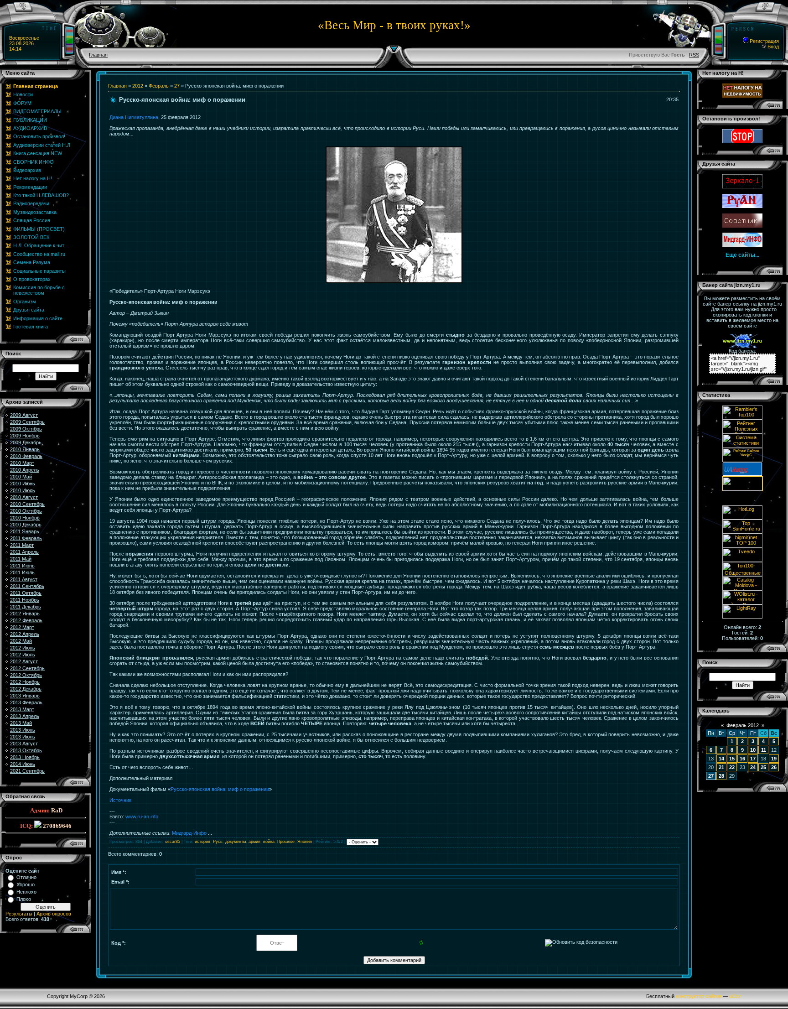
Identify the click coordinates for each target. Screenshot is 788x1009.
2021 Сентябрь (27, 771)
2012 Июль (22, 654)
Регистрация (763, 41)
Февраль (159, 85)
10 (753, 750)
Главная (98, 54)
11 (763, 750)
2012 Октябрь (26, 675)
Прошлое (286, 841)
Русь (218, 841)
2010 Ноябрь (25, 517)
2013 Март (22, 709)
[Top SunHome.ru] (742, 532)
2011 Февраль (26, 538)
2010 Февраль (26, 456)
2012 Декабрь (25, 689)
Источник (120, 800)
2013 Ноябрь (25, 757)
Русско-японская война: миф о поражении (220, 789)
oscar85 (172, 841)
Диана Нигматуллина (133, 117)
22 (732, 767)
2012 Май (21, 641)
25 (763, 767)
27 (177, 85)
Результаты (18, 913)
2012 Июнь (22, 647)
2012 (137, 85)
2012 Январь (25, 613)
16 (742, 758)
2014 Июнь (22, 764)
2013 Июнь (22, 730)
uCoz (735, 996)
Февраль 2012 (742, 725)
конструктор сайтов (698, 996)
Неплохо (26, 892)
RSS (694, 54)
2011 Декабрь (25, 606)
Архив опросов (53, 913)
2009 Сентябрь (27, 422)
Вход (772, 46)
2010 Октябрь (26, 511)
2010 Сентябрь (27, 504)
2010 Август (24, 497)
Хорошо (25, 884)
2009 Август (24, 415)
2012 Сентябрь (27, 668)
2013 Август (24, 743)
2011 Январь (24, 531)
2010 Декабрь (25, 524)
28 (721, 776)
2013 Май (21, 723)
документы (235, 841)
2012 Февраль (26, 620)
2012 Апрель (24, 634)
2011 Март (22, 545)
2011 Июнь (22, 565)
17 (753, 758)
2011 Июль (22, 572)
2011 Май (20, 559)
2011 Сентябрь (27, 586)
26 (774, 767)
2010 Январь (25, 449)
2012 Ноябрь (25, 682)
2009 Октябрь (26, 429)
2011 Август (23, 579)
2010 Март (22, 463)
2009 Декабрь (25, 442)
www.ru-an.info (141, 816)
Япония (304, 841)
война (269, 841)
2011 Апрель (24, 552)
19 (774, 758)
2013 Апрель (24, 716)
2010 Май (21, 476)
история (202, 841)
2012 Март (22, 627)
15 (732, 758)
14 (721, 758)
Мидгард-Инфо (189, 833)
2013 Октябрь (26, 750)
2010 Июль (22, 490)
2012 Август (24, 661)
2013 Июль (22, 736)
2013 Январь (25, 695)
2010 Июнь (22, 483)
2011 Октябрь (25, 593)
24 (753, 767)
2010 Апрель (24, 470)
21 (721, 767)
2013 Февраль (26, 702)
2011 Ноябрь (24, 600)
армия (254, 841)
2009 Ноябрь (25, 435)
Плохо (23, 899)
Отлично (26, 877)
